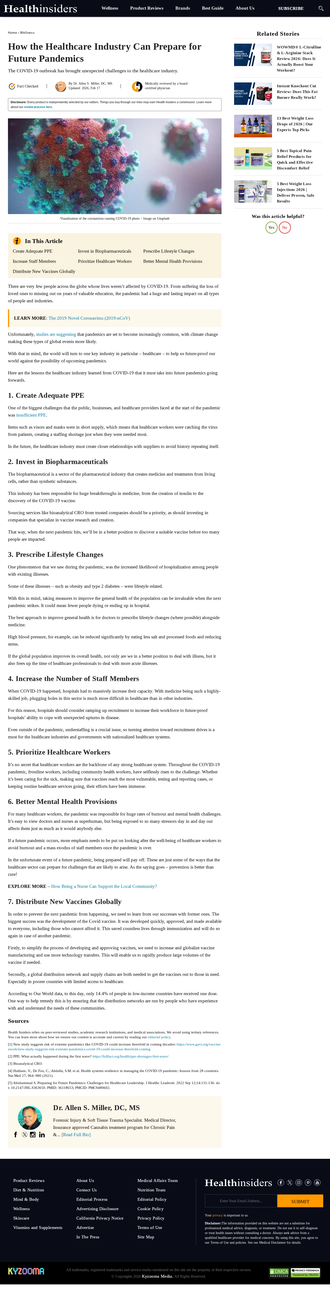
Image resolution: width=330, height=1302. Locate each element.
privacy (218, 1215)
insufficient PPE (31, 415)
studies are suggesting (56, 334)
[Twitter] (290, 1182)
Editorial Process (92, 1199)
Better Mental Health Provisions (172, 261)
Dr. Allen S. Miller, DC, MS (92, 83)
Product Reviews (28, 1180)
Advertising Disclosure (97, 1208)
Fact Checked (27, 86)
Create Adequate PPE (32, 251)
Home (12, 32)
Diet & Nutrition (28, 1189)
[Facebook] (280, 1182)
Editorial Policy (151, 1199)
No (284, 227)
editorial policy (159, 1037)
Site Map (145, 1237)
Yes (271, 227)
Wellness (27, 32)
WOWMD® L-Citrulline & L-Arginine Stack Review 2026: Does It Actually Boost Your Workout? (299, 59)
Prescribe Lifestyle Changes (168, 251)
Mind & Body (26, 1199)
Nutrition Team (151, 1189)
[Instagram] (298, 1182)
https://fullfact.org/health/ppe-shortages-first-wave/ (131, 1056)
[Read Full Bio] (76, 1134)
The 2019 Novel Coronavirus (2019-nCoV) (89, 318)
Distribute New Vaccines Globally (44, 271)
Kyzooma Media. (158, 1276)
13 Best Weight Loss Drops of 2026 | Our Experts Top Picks (295, 124)
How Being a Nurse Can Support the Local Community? (104, 886)
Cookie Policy (150, 1208)
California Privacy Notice (100, 1218)
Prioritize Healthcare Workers (105, 261)
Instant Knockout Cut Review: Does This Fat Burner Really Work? (297, 92)
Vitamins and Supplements (38, 1227)
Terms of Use (149, 1227)
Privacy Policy (151, 1218)
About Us (85, 1180)
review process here (38, 107)
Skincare (21, 1218)
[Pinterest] (308, 1182)
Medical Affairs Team (157, 1180)
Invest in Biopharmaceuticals (104, 251)
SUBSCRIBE (291, 8)
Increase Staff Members (34, 261)
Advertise (85, 1227)
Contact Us (86, 1189)
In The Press (88, 1237)
